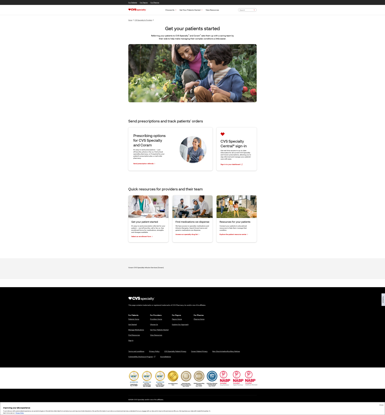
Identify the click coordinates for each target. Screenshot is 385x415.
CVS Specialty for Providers (143, 20)
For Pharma (154, 2)
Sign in (130, 340)
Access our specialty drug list (186, 234)
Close (381, 405)
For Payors (144, 2)
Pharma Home (199, 319)
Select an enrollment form (141, 236)
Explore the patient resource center (233, 234)
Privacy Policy (154, 351)
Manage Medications (136, 330)
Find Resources (134, 335)
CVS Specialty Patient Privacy (175, 351)
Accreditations (165, 357)
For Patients (132, 2)
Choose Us (169, 10)
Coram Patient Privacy (199, 351)
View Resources (156, 335)
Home (130, 20)
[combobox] (247, 10)
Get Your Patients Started (190, 10)
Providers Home (156, 319)
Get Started (132, 324)
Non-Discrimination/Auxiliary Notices (226, 351)
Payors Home (177, 319)
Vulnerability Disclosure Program (140, 357)
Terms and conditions (136, 351)
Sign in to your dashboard (230, 164)
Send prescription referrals (143, 163)
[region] (192, 408)
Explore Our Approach (180, 324)
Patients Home (133, 319)
